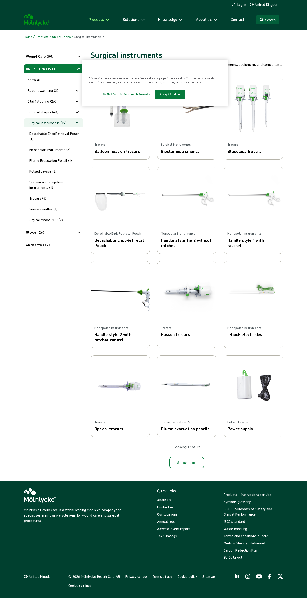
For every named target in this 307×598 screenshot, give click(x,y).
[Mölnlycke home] (37, 20)
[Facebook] (269, 576)
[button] (53, 56)
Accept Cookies (170, 94)
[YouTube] (258, 576)
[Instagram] (248, 576)
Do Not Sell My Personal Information (128, 94)
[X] (280, 576)
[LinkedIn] (237, 576)
